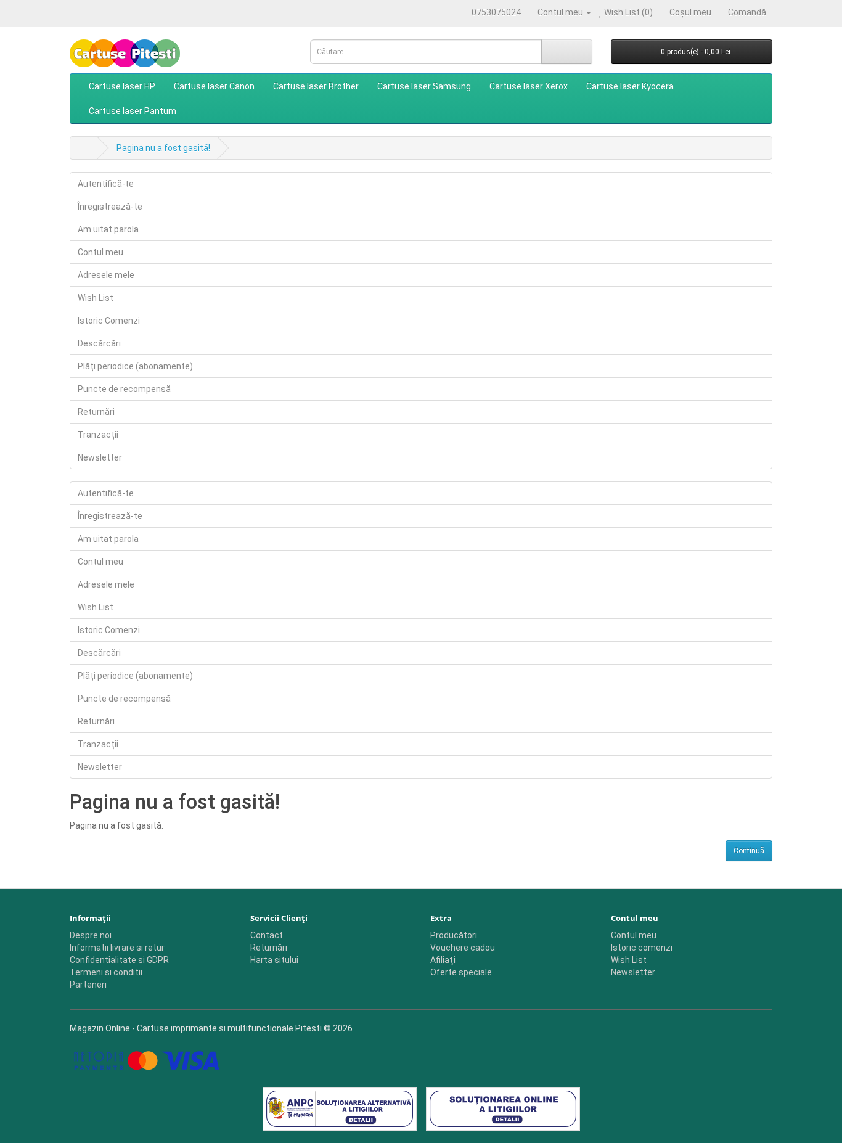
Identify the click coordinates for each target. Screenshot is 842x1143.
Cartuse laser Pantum (132, 111)
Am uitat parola (108, 229)
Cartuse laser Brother (316, 86)
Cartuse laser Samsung (424, 86)
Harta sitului (274, 960)
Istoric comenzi (641, 947)
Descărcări (99, 343)
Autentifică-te (106, 184)
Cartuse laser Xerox (528, 86)
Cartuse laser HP (122, 86)
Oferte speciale (461, 972)
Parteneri (88, 984)
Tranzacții (98, 435)
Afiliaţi (443, 960)
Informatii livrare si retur (117, 947)
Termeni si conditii (106, 972)
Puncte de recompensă (124, 389)
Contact (266, 935)
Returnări (96, 412)
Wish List (95, 298)
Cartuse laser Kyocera (630, 86)
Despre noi (91, 935)
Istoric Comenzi (109, 321)
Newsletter (100, 457)
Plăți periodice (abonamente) (135, 366)
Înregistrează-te (110, 206)
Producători (453, 935)
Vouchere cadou (462, 947)
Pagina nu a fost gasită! (163, 148)
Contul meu (100, 252)
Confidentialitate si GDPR (119, 960)
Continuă (749, 850)
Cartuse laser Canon (214, 86)
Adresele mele (106, 275)
